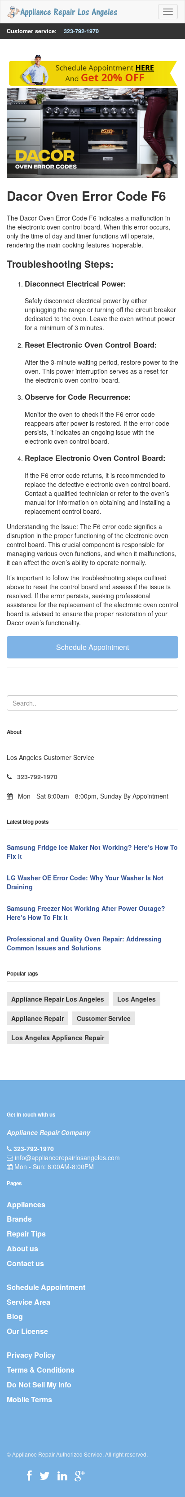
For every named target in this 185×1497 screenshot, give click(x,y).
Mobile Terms (29, 1399)
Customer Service (104, 1018)
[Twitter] (45, 1475)
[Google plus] (80, 1475)
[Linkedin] (62, 1475)
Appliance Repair (37, 1018)
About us (22, 1248)
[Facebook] (29, 1475)
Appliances (26, 1204)
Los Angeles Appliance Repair (57, 1037)
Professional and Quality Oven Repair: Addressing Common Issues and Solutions (84, 943)
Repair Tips (26, 1233)
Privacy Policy (31, 1355)
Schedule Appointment (92, 647)
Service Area (28, 1302)
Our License (27, 1331)
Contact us (25, 1263)
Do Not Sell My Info (39, 1384)
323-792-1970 (81, 31)
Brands (19, 1219)
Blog (15, 1316)
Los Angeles (136, 998)
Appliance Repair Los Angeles (57, 998)
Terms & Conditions (41, 1370)
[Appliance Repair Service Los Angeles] (62, 11)
